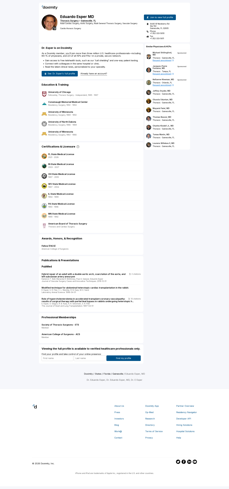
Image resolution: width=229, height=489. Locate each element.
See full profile (61, 73)
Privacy (149, 437)
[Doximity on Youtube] (195, 462)
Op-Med (149, 412)
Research (150, 418)
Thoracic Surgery (69, 20)
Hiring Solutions (184, 425)
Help (178, 437)
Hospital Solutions (185, 431)
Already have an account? (93, 73)
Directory (150, 425)
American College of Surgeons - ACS (61, 334)
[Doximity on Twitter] (178, 462)
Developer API (183, 418)
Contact (118, 437)
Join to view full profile (161, 17)
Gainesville (86, 20)
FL (95, 20)
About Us (119, 406)
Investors (119, 418)
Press (117, 412)
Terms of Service (154, 431)
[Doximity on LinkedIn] (189, 462)
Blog (116, 425)
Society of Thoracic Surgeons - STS (60, 324)
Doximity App (152, 406)
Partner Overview (185, 406)
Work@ (118, 431)
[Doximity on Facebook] (184, 462)
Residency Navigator (186, 412)
